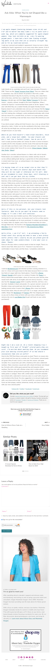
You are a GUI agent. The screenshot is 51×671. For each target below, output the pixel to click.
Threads (23, 400)
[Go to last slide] (5, 455)
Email (29, 511)
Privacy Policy (32, 659)
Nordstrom (17, 293)
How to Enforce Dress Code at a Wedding (11, 425)
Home (6, 659)
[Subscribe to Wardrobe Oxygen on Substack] (29, 657)
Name (4, 511)
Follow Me (15, 389)
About (14, 659)
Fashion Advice (25, 10)
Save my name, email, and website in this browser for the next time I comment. (25, 516)
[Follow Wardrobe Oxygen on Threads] (24, 657)
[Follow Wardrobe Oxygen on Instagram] (19, 657)
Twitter (22, 389)
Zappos (26, 293)
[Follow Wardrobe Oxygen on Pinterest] (32, 657)
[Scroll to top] (48, 666)
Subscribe (43, 659)
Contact (22, 659)
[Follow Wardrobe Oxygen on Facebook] (21, 657)
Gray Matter (46, 424)
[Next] (46, 455)
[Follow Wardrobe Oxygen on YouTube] (27, 657)
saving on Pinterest (33, 400)
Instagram (36, 389)
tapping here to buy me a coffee (24, 396)
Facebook (29, 389)
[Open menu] (48, 3)
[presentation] (13, 450)
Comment (5, 486)
